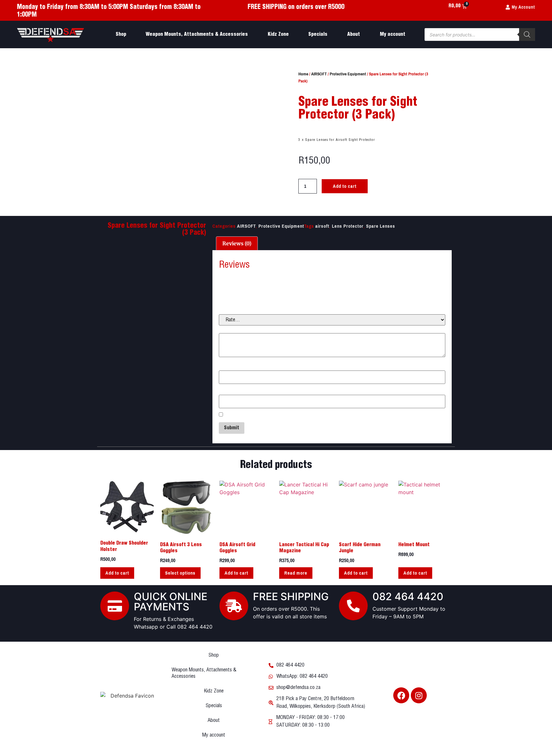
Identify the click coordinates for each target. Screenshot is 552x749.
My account (392, 34)
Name (227, 366)
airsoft (322, 226)
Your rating (233, 310)
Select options (180, 573)
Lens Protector (348, 226)
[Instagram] (419, 695)
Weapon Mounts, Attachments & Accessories (197, 34)
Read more (295, 573)
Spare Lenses (380, 226)
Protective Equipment (348, 74)
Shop (121, 34)
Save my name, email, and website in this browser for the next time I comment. (313, 415)
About (353, 34)
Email (226, 390)
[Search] (527, 34)
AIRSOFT (319, 74)
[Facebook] (401, 695)
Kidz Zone (278, 34)
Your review (233, 329)
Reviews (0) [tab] (236, 243)
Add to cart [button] (117, 573)
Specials (317, 34)
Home (303, 74)
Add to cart (344, 186)
